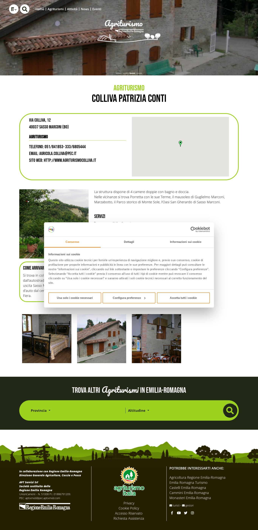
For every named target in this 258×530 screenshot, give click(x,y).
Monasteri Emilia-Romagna (190, 497)
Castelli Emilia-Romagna (187, 487)
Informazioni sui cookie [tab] (185, 241)
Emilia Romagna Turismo (188, 482)
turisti (176, 505)
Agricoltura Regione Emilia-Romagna (197, 477)
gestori (189, 505)
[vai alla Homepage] (129, 26)
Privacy (129, 503)
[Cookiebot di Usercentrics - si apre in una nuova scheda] (193, 229)
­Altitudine (137, 410)
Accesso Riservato (129, 513)
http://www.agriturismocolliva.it (70, 160)
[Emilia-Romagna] (44, 506)
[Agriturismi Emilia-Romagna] (227, 9)
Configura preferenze (127, 297)
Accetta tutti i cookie (183, 297)
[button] (14, 9)
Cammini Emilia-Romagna (189, 492)
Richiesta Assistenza (129, 518)
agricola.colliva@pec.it (57, 153)
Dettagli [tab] (129, 241)
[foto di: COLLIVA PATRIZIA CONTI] (46, 338)
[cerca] (230, 410)
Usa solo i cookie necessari (75, 297)
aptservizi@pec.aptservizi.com (42, 498)
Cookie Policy (129, 508)
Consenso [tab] (72, 241)
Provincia (39, 410)
